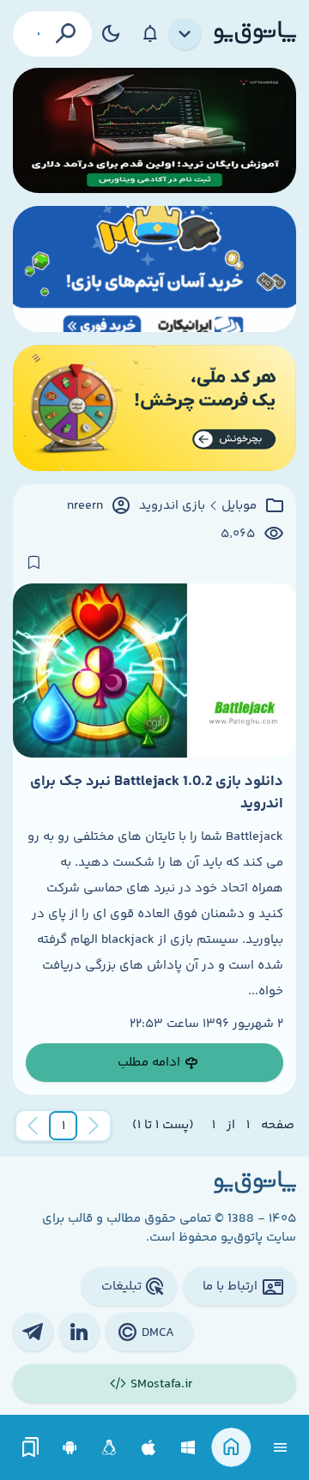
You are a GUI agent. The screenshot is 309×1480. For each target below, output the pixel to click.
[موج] (154, 131)
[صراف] (154, 408)
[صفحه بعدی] (32, 1125)
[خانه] (231, 1448)
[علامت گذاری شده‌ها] (31, 1448)
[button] (63, 1125)
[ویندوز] (188, 1448)
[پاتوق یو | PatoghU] (255, 33)
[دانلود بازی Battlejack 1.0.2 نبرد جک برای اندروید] (154, 670)
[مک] (149, 1447)
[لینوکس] (109, 1447)
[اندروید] (70, 1448)
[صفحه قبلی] (93, 1125)
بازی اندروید (172, 506)
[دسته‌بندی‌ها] (185, 34)
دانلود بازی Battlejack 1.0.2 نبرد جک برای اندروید (156, 792)
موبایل (239, 506)
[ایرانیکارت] (154, 269)
